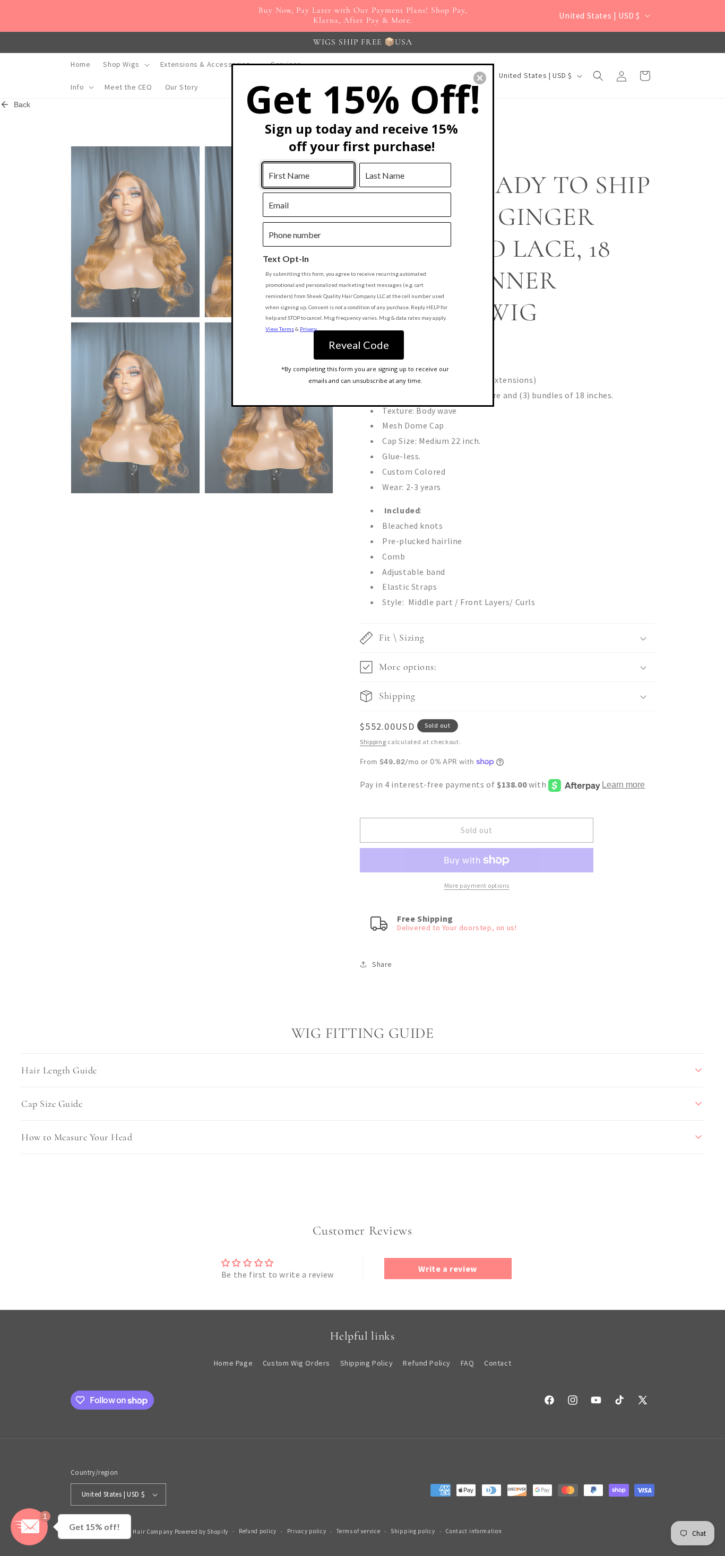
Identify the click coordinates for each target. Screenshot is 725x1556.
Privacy (308, 329)
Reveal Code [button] (359, 344)
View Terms (279, 329)
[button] (479, 78)
